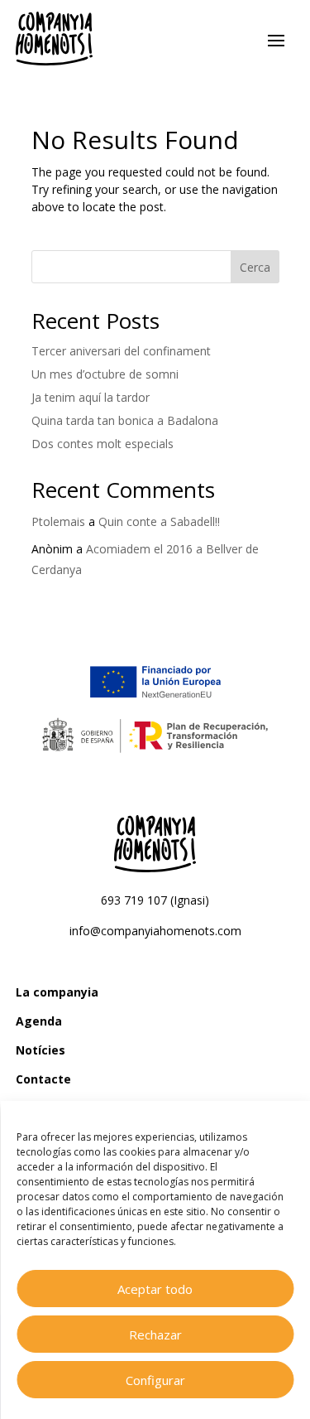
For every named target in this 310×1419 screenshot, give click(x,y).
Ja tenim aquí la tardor (90, 397)
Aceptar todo (155, 1289)
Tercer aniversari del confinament (121, 351)
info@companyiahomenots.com (155, 931)
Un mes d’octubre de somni (105, 374)
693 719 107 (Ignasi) (155, 900)
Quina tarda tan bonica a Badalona (124, 420)
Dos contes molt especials (102, 443)
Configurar (155, 1380)
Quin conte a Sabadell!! (159, 521)
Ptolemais (58, 521)
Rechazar (155, 1334)
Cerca (255, 267)
